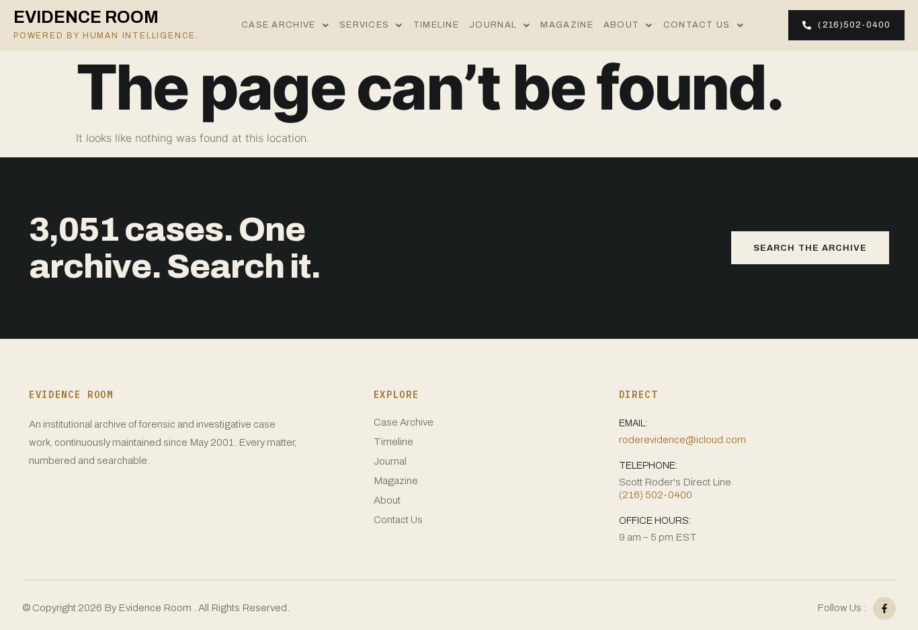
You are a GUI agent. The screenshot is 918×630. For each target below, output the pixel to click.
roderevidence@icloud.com (682, 439)
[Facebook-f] (884, 608)
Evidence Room (106, 24)
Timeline (436, 25)
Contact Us (697, 25)
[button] (285, 25)
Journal (493, 25)
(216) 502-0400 (655, 494)
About (621, 25)
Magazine (566, 25)
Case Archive (278, 25)
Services (364, 25)
